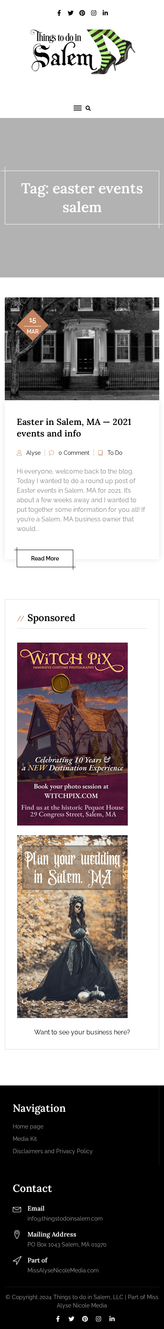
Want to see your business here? (82, 1032)
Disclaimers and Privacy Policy (53, 1151)
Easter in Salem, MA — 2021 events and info (74, 427)
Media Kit (25, 1139)
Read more (45, 558)
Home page (28, 1126)
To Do (114, 453)
